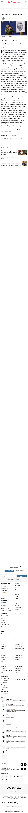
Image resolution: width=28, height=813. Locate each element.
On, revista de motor (20, 679)
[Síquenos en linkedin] (14, 776)
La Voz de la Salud (19, 642)
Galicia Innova (18, 666)
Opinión (3, 653)
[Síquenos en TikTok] (21, 776)
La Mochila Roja (19, 664)
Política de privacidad (12, 810)
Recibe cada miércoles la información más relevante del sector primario (15, 721)
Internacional (4, 650)
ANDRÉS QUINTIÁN (8, 157)
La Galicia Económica (6, 670)
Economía (3, 646)
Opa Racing (4, 682)
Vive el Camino (18, 661)
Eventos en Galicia (5, 624)
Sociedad (3, 657)
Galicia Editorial (15, 798)
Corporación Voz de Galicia (7, 796)
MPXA (11, 798)
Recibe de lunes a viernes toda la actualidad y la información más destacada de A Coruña (16, 736)
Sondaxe (8, 797)
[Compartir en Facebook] (9, 44)
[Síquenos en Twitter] (6, 776)
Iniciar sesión (19, 570)
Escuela (17, 677)
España (3, 648)
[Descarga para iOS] (22, 764)
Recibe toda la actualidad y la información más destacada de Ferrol (16, 741)
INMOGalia (3, 622)
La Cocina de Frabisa (20, 650)
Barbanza (17, 592)
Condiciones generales (9, 811)
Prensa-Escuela (23, 797)
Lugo (16, 603)
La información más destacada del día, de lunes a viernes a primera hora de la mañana (16, 700)
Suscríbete (4, 592)
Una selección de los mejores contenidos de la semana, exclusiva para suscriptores (15, 710)
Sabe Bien (17, 644)
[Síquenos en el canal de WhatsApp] (2, 780)
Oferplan (3, 620)
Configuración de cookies (18, 811)
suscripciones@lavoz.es (14, 791)
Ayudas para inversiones (7, 636)
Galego (17, 579)
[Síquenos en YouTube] (18, 776)
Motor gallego (4, 693)
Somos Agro (4, 664)
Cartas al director (5, 608)
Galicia (2, 644)
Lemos (16, 600)
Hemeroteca (4, 590)
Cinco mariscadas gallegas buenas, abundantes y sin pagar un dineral (9, 152)
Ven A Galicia (18, 657)
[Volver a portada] (14, 2)
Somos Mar (4, 666)
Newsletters (4, 600)
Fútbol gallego (4, 691)
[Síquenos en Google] (6, 780)
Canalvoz (12, 797)
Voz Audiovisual (22, 796)
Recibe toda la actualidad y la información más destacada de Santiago (16, 747)
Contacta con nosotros (6, 610)
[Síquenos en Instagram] (10, 776)
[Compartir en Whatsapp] (3, 44)
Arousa (17, 589)
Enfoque (17, 659)
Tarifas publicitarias (5, 615)
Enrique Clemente (10, 17)
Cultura (3, 659)
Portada (3, 642)
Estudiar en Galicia (19, 648)
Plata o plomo (18, 655)
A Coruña (17, 585)
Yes (16, 674)
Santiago (17, 609)
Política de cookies (21, 810)
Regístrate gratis (9, 570)
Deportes (3, 655)
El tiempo (3, 672)
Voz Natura (17, 797)
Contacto (3, 626)
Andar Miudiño (4, 687)
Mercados (17, 670)
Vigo (16, 611)
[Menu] (2, 2)
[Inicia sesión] (26, 2)
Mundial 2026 (4, 676)
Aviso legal (6, 810)
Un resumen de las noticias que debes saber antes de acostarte (15, 705)
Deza (16, 596)
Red (16, 653)
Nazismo (14, 135)
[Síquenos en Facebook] (2, 776)
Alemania (14, 52)
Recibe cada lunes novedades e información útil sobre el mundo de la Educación (15, 716)
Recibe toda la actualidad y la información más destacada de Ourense (16, 756)
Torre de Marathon (5, 678)
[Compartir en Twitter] (12, 44)
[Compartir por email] (6, 44)
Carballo (17, 594)
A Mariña (17, 587)
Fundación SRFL (16, 796)
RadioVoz (4, 797)
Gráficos (3, 661)
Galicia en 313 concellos (21, 614)
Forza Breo (3, 689)
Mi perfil (3, 598)
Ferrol (16, 598)
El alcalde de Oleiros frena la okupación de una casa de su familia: (11, 163)
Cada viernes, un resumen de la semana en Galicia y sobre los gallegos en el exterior (16, 731)
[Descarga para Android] (25, 764)
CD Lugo (3, 684)
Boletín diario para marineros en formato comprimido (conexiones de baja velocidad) (15, 725)
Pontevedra (18, 607)
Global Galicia (18, 646)
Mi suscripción (4, 586)
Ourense (17, 605)
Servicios (3, 618)
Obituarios (3, 668)
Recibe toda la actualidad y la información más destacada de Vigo (16, 752)
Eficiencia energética (6, 633)
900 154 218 (14, 787)
